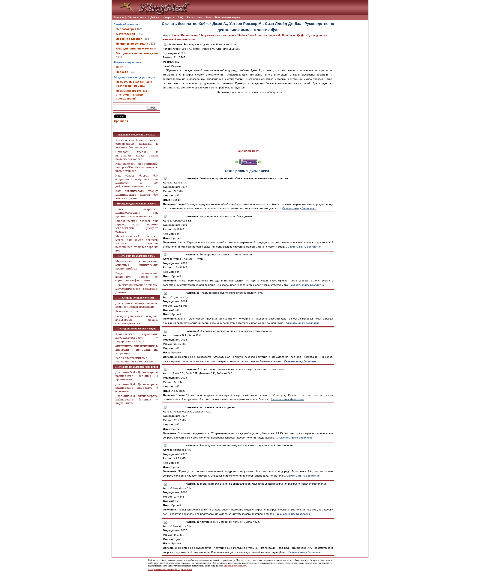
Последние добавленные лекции (136, 328)
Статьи (121, 67)
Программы (181, 569)
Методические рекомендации (137, 53)
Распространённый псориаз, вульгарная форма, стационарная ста (136, 319)
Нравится (121, 121)
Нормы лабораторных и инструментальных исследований (132, 94)
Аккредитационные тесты (135, 48)
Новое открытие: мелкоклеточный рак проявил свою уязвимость (136, 212)
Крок (189, 569)
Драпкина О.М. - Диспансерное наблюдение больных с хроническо (136, 375)
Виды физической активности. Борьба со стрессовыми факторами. (136, 276)
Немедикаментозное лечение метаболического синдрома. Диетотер (136, 288)
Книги (175, 35)
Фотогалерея (125, 34)
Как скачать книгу (248, 150)
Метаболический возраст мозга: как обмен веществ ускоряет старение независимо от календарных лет (136, 243)
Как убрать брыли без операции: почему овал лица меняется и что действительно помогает (136, 181)
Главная (119, 17)
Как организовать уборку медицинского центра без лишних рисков (136, 194)
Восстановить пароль (228, 17)
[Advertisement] (248, 121)
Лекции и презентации (132, 43)
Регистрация (194, 17)
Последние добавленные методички (136, 366)
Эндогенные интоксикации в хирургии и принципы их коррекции (136, 349)
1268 (146, 38)
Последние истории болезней (136, 297)
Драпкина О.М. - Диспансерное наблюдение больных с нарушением (136, 399)
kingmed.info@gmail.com (235, 565)
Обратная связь (137, 17)
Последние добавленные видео (136, 255)
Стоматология (189, 35)
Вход (208, 17)
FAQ (180, 17)
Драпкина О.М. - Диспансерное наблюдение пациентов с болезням (136, 387)
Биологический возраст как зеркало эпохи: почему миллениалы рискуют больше (136, 226)
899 (139, 29)
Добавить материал (162, 17)
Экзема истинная (127, 311)
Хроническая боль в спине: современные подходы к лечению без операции (136, 143)
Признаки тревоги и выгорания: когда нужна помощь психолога (136, 155)
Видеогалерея (126, 29)
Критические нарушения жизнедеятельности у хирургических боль (136, 337)
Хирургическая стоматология (218, 35)
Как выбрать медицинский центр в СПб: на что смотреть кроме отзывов (136, 167)
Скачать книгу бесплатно (299, 208)
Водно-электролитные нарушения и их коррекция (134, 359)
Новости (122, 72)
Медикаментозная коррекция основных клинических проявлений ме (136, 265)
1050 (119, 57)
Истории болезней (129, 38)
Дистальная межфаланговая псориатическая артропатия (136, 304)
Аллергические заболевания (161, 569)
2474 (152, 43)
